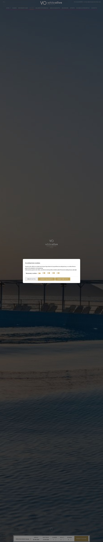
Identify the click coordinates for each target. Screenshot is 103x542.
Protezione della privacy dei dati (68, 270)
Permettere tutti (62, 279)
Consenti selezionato (46, 279)
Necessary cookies (31, 273)
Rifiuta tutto (31, 279)
